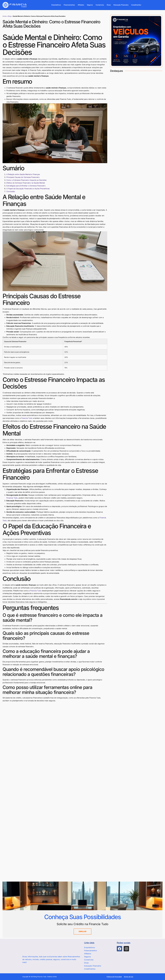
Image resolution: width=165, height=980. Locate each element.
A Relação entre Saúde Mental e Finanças (23, 174)
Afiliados (81, 5)
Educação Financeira (121, 5)
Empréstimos (56, 5)
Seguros (90, 5)
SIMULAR (82, 931)
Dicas (109, 5)
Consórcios (100, 5)
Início (4, 16)
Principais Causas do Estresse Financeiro (23, 177)
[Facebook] (119, 948)
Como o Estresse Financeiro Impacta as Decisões (26, 180)
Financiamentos (69, 5)
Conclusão (10, 191)
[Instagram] (126, 948)
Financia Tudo (26, 418)
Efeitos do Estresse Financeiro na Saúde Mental (25, 183)
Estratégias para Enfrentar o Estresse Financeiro (26, 186)
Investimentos (136, 5)
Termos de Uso (128, 976)
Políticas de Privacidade (114, 976)
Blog (9, 16)
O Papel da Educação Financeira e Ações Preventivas (28, 189)
